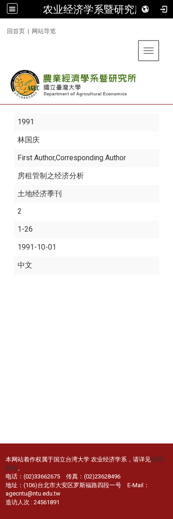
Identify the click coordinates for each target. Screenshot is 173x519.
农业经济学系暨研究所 (93, 9)
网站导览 (44, 31)
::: (3, 29)
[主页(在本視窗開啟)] (74, 84)
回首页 (16, 31)
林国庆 (29, 139)
